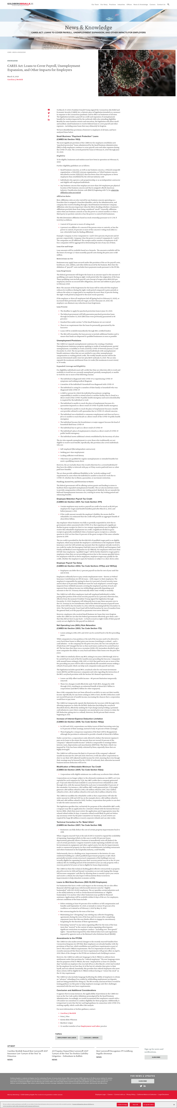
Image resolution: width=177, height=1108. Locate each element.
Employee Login (100, 1094)
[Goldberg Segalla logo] (20, 4)
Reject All (135, 1104)
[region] (88, 1104)
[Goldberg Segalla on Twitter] (141, 1086)
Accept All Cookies (149, 1104)
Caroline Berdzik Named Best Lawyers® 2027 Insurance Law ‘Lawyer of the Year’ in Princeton (27, 1053)
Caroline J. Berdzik (15, 79)
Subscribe (156, 1057)
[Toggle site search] (168, 5)
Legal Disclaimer (163, 1094)
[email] (49, 110)
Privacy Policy (131, 1094)
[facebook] (49, 116)
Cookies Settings (122, 1104)
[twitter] (49, 113)
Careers (110, 1094)
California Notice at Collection (147, 1094)
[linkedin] (49, 120)
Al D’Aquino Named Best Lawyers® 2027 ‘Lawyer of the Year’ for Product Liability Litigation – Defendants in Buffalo (70, 1053)
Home (9, 52)
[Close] (174, 1105)
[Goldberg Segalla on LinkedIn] (145, 1086)
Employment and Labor (90, 1026)
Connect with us (119, 1094)
